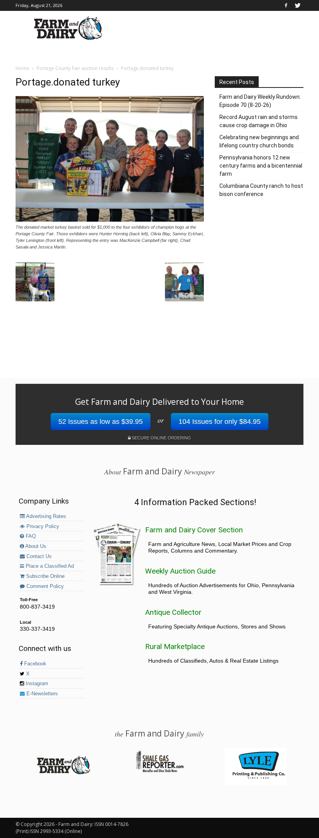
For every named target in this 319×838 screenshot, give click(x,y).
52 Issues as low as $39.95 (100, 421)
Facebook (34, 664)
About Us (35, 546)
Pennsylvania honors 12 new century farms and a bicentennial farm (260, 165)
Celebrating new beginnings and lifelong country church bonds (259, 141)
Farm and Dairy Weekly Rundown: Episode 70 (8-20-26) (260, 101)
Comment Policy (44, 586)
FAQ (30, 536)
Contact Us (38, 556)
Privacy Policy (42, 526)
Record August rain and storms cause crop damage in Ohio (258, 121)
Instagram (36, 683)
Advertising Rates (45, 516)
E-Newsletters (41, 693)
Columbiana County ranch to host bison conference (261, 190)
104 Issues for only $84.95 (220, 421)
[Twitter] (297, 5)
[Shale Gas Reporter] (159, 771)
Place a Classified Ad (49, 566)
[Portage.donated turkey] (110, 220)
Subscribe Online (45, 576)
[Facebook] (286, 5)
